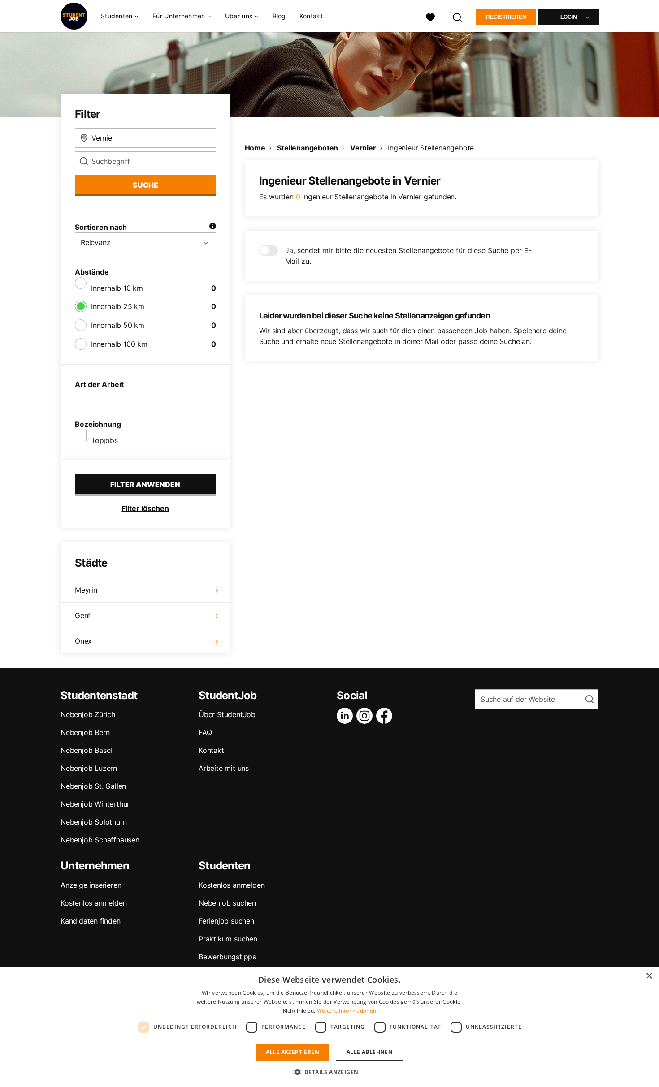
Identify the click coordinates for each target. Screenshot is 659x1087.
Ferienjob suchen (226, 920)
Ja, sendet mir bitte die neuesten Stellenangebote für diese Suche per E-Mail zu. (408, 256)
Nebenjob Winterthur (95, 803)
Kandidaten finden (91, 920)
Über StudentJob (227, 714)
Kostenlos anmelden (93, 902)
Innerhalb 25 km (117, 306)
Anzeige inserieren (91, 885)
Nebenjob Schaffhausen (100, 839)
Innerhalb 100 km (119, 343)
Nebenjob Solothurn (93, 821)
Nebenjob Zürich (88, 714)
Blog (279, 16)
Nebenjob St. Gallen (93, 786)
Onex (83, 640)
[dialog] (329, 1027)
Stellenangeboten (307, 147)
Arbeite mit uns (224, 768)
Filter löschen (145, 508)
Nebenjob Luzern (89, 768)
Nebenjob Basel (86, 750)
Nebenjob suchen (227, 902)
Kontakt (311, 16)
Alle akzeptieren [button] (292, 1052)
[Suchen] (457, 16)
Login (568, 17)
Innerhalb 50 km (117, 325)
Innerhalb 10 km (117, 288)
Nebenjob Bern (85, 732)
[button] (330, 1071)
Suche (145, 184)
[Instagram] (366, 716)
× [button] (649, 976)
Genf (83, 615)
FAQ (205, 732)
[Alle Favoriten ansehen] (430, 16)
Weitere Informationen (346, 1010)
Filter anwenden (145, 484)
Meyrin (86, 589)
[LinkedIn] (346, 716)
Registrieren (506, 17)
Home (255, 147)
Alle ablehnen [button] (370, 1052)
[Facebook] (386, 716)
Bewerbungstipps (227, 956)
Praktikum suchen (228, 938)
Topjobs (104, 440)
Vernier (363, 147)
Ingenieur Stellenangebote (431, 147)
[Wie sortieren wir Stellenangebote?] (212, 227)
